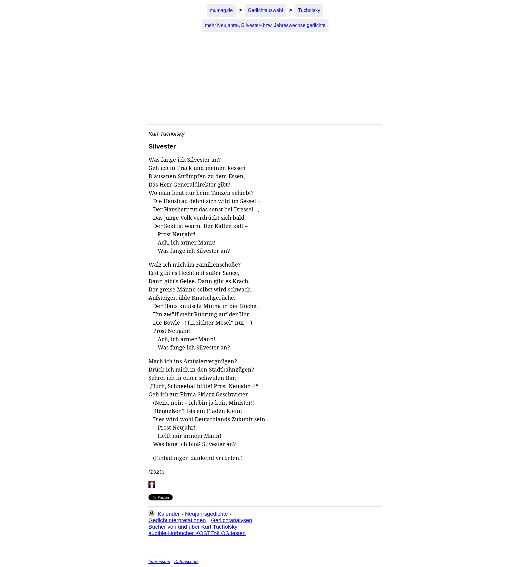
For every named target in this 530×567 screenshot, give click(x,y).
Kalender (169, 514)
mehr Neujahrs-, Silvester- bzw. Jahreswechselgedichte (265, 25)
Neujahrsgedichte (206, 514)
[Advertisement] (265, 79)
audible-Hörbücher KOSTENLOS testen (197, 533)
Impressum (159, 561)
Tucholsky (309, 10)
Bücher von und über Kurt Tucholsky (192, 527)
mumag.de (221, 10)
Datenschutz (186, 561)
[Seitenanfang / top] (151, 486)
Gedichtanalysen (231, 520)
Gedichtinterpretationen (177, 520)
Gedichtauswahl (265, 10)
